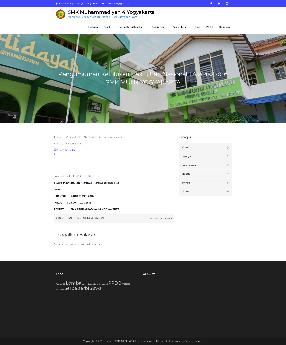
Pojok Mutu (179, 27)
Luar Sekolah (189, 165)
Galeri (185, 147)
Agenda (59, 284)
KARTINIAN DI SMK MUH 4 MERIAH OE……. (83, 218)
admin (60, 137)
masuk (72, 244)
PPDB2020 (126, 284)
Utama (186, 191)
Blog (197, 27)
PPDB (209, 27)
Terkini (92, 137)
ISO (64, 284)
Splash (186, 173)
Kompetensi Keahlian (131, 27)
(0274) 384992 (91, 3)
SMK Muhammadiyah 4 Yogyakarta (111, 12)
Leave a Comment (112, 137)
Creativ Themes (193, 341)
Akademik (158, 27)
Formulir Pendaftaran (157, 218)
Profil (107, 27)
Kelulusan (225, 27)
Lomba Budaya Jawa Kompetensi (95, 284)
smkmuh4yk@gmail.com (118, 3)
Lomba (73, 283)
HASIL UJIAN (83, 176)
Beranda (93, 27)
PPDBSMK (60, 289)
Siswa (96, 288)
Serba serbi (76, 288)
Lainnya (186, 156)
